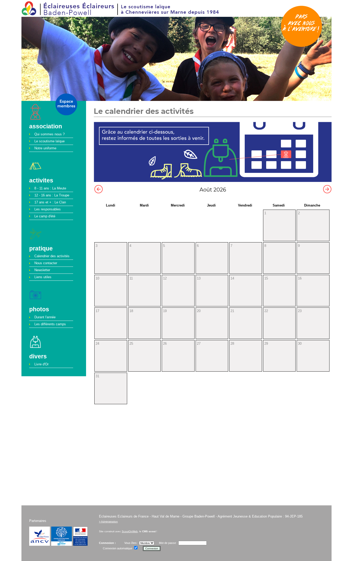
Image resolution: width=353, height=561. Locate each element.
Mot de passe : (168, 542)
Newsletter (42, 270)
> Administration (108, 521)
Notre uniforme (45, 148)
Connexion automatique (117, 548)
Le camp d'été (44, 216)
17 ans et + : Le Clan (50, 202)
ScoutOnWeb (130, 531)
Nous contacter (45, 263)
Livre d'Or (41, 364)
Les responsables (47, 209)
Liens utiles (42, 277)
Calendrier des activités (52, 256)
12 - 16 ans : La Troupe (51, 195)
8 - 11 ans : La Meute (50, 188)
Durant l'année (45, 317)
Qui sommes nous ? (49, 134)
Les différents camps (50, 324)
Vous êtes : (131, 542)
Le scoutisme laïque (49, 141)
